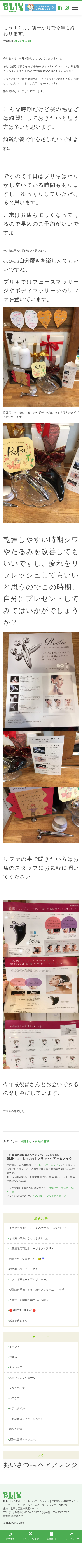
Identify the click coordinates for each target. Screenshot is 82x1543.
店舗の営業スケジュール (23, 1439)
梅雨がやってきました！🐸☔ (27, 1258)
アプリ (33, 1466)
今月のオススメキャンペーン (26, 1418)
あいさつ (16, 1464)
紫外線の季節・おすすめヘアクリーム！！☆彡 (36, 1289)
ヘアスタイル (17, 1408)
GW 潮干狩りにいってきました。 (28, 1269)
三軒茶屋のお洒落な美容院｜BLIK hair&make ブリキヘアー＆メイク (13, 7)
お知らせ (26, 1141)
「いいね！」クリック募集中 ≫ (49, 1195)
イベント (14, 1346)
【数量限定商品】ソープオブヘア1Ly (31, 1248)
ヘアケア (14, 1398)
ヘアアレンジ (57, 1464)
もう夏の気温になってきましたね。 (30, 1238)
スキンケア (15, 1367)
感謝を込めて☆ (18, 1320)
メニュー (75, 7)
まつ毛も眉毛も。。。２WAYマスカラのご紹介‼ (37, 1228)
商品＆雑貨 (42, 1141)
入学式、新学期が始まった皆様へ (29, 1300)
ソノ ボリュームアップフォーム (29, 1279)
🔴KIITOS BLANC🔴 (22, 1310)
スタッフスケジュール (22, 1377)
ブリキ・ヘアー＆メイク (47, 1165)
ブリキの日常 (17, 1387)
